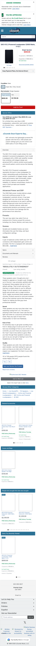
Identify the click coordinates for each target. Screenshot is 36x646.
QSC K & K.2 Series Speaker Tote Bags (7, 470)
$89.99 (21, 429)
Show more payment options (26, 64)
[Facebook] (11, 623)
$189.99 (5, 430)
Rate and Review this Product (13, 366)
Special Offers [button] (18, 112)
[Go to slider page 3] (7, 67)
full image (9, 65)
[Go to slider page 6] (12, 67)
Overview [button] (18, 150)
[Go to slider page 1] (4, 67)
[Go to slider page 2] (6, 67)
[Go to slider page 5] (11, 67)
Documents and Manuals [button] (18, 253)
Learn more (15, 8)
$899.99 (5, 560)
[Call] (32, 30)
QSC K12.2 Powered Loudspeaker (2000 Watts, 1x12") (7, 557)
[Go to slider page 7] (14, 67)
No (10, 362)
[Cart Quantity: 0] (25, 30)
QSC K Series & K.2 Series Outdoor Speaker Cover (25, 426)
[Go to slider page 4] (9, 67)
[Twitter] (25, 623)
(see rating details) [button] (19, 269)
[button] (2, 30)
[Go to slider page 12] (26, 529)
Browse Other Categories (18, 387)
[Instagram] (18, 623)
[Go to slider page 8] (20, 529)
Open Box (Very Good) (13, 87)
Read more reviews (9, 369)
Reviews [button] (18, 257)
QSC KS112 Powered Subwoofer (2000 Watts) (25, 513)
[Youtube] (32, 623)
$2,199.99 (5, 518)
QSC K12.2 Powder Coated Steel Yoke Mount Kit (8, 427)
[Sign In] (29, 30)
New (3, 87)
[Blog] (4, 623)
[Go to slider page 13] (28, 529)
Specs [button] (18, 250)
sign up (30, 617)
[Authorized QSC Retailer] (18, 374)
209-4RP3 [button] (18, 588)
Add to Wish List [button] (18, 379)
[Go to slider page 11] (25, 529)
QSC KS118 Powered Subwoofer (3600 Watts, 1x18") (8, 514)
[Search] (33, 36)
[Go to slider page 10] (23, 529)
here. (27, 383)
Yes (5, 362)
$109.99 (5, 474)
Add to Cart (18, 107)
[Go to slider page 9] (21, 529)
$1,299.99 (22, 516)
